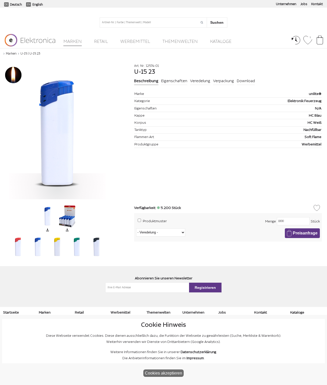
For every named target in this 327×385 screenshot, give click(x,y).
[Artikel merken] (316, 208)
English (37, 4)
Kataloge (220, 41)
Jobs (303, 4)
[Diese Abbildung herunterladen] (47, 229)
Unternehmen (286, 4)
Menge (270, 221)
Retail (101, 41)
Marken (72, 41)
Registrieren (205, 287)
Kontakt (317, 4)
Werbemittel (135, 41)
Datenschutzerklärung (198, 352)
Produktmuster (155, 220)
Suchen (217, 22)
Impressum (195, 358)
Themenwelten (180, 41)
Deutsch (16, 4)
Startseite (11, 312)
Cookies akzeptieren (163, 373)
